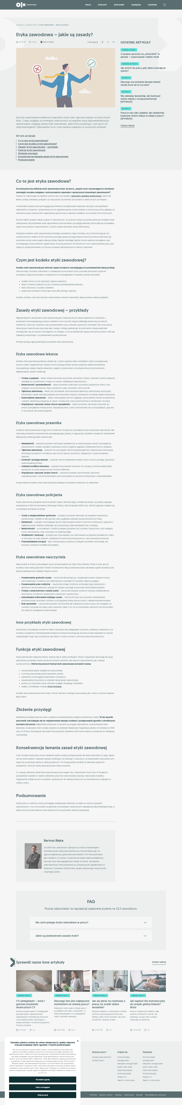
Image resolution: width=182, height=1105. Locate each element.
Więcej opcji (43, 1095)
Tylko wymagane (42, 1087)
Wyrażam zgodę (43, 1079)
